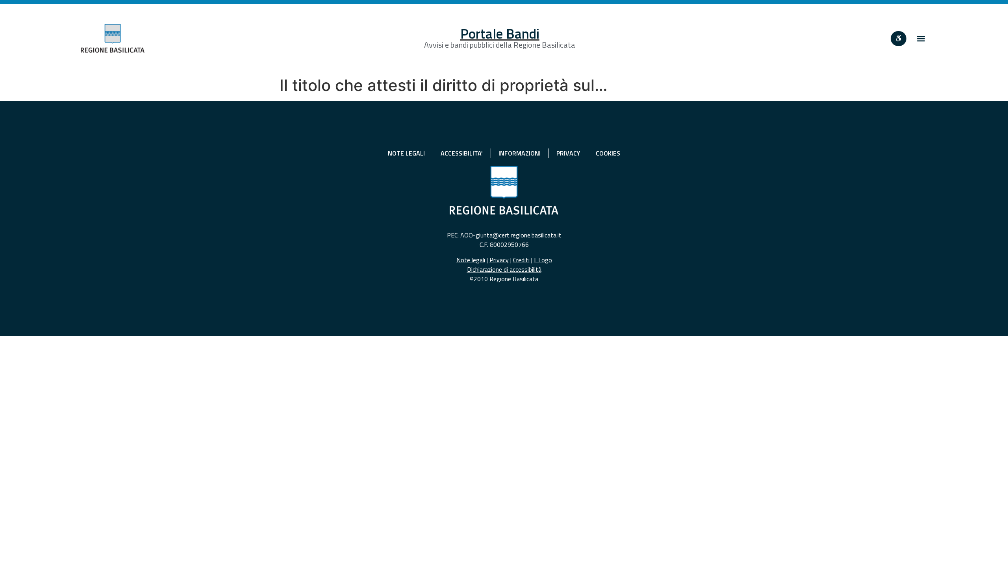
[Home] (113, 38)
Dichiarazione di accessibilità (504, 269)
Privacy (499, 260)
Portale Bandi (499, 33)
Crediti (521, 260)
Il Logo (543, 260)
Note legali (470, 260)
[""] (898, 38)
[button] (920, 38)
